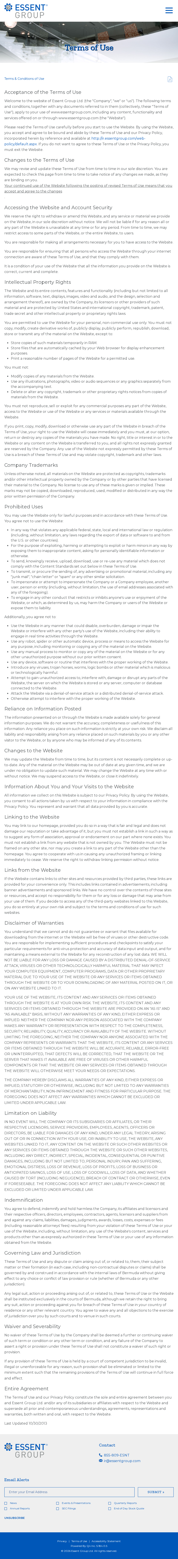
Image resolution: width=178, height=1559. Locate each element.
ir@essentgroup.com (121, 1461)
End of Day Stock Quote (129, 1508)
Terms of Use (79, 1541)
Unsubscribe (14, 1518)
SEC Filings (69, 1508)
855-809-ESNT (116, 1455)
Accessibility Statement (106, 1541)
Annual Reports (20, 1508)
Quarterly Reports (125, 1503)
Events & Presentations (76, 1503)
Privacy (62, 1541)
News (13, 1503)
